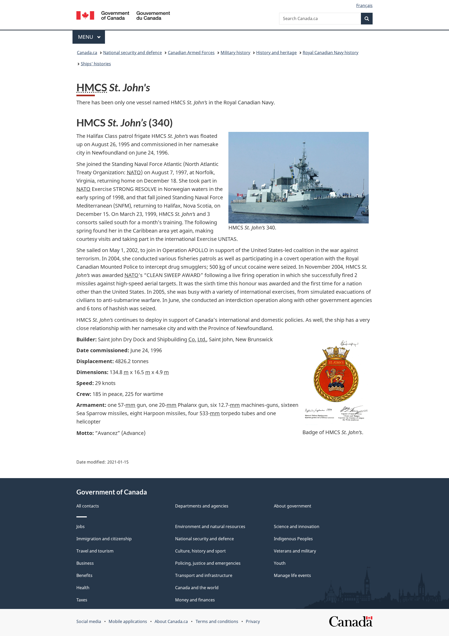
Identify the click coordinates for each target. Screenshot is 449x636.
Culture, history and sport (200, 551)
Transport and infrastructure (203, 575)
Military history (235, 52)
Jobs (80, 526)
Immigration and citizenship (104, 539)
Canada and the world (197, 587)
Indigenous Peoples (293, 539)
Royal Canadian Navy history (330, 52)
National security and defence (132, 52)
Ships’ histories (96, 64)
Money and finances (195, 600)
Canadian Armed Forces (191, 52)
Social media (88, 621)
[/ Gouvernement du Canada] (123, 16)
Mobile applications (128, 621)
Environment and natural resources (210, 526)
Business (85, 563)
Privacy (253, 621)
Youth (280, 563)
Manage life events (292, 575)
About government (292, 506)
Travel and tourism (95, 551)
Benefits (84, 575)
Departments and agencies (201, 506)
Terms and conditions (217, 621)
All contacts (87, 506)
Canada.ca (87, 52)
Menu (86, 36)
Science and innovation (296, 526)
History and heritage (276, 52)
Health (82, 587)
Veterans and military (295, 551)
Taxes (81, 600)
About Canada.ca (171, 621)
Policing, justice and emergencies (208, 563)
